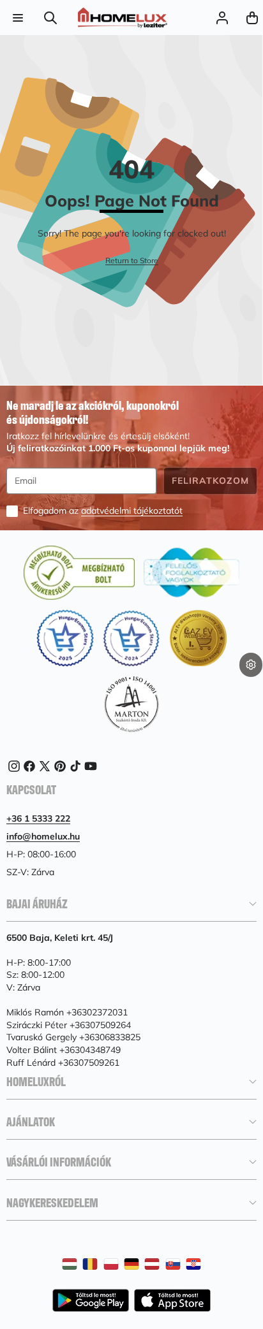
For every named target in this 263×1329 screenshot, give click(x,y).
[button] (252, 17)
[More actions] (251, 665)
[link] (131, 261)
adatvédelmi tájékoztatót (132, 510)
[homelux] (122, 18)
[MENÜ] (17, 17)
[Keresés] (51, 17)
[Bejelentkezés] (222, 17)
